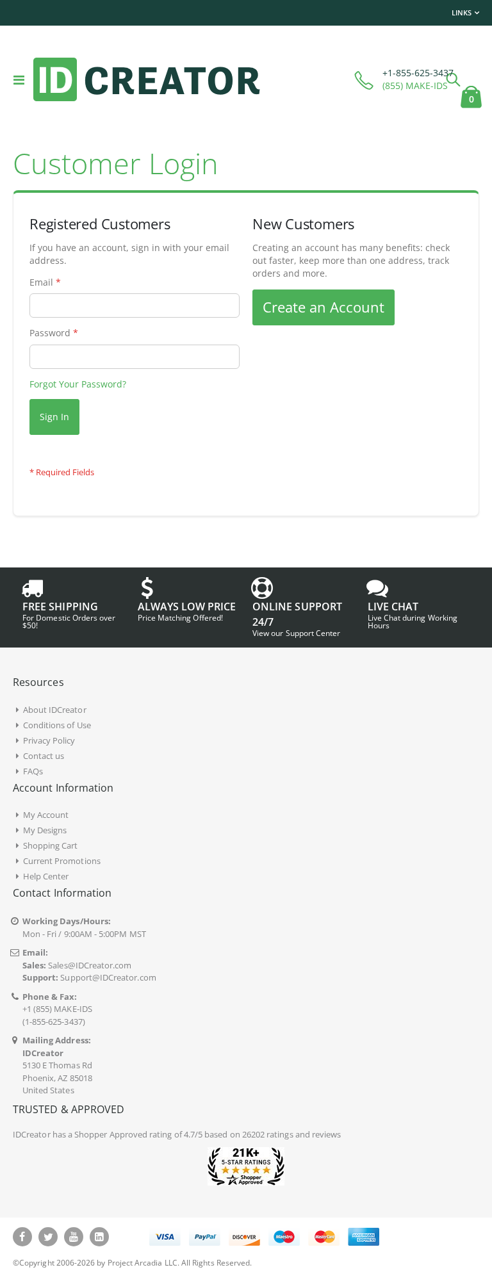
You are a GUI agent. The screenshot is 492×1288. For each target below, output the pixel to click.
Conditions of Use (57, 725)
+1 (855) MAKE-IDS (57, 1009)
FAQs (33, 771)
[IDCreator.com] (146, 79)
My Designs (45, 830)
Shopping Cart (50, 845)
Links (462, 12)
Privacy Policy (49, 740)
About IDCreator (54, 709)
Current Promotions (62, 861)
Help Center (46, 876)
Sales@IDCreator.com (89, 965)
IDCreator (32, 1134)
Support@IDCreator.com (108, 977)
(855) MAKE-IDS (415, 85)
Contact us (44, 756)
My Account (46, 814)
